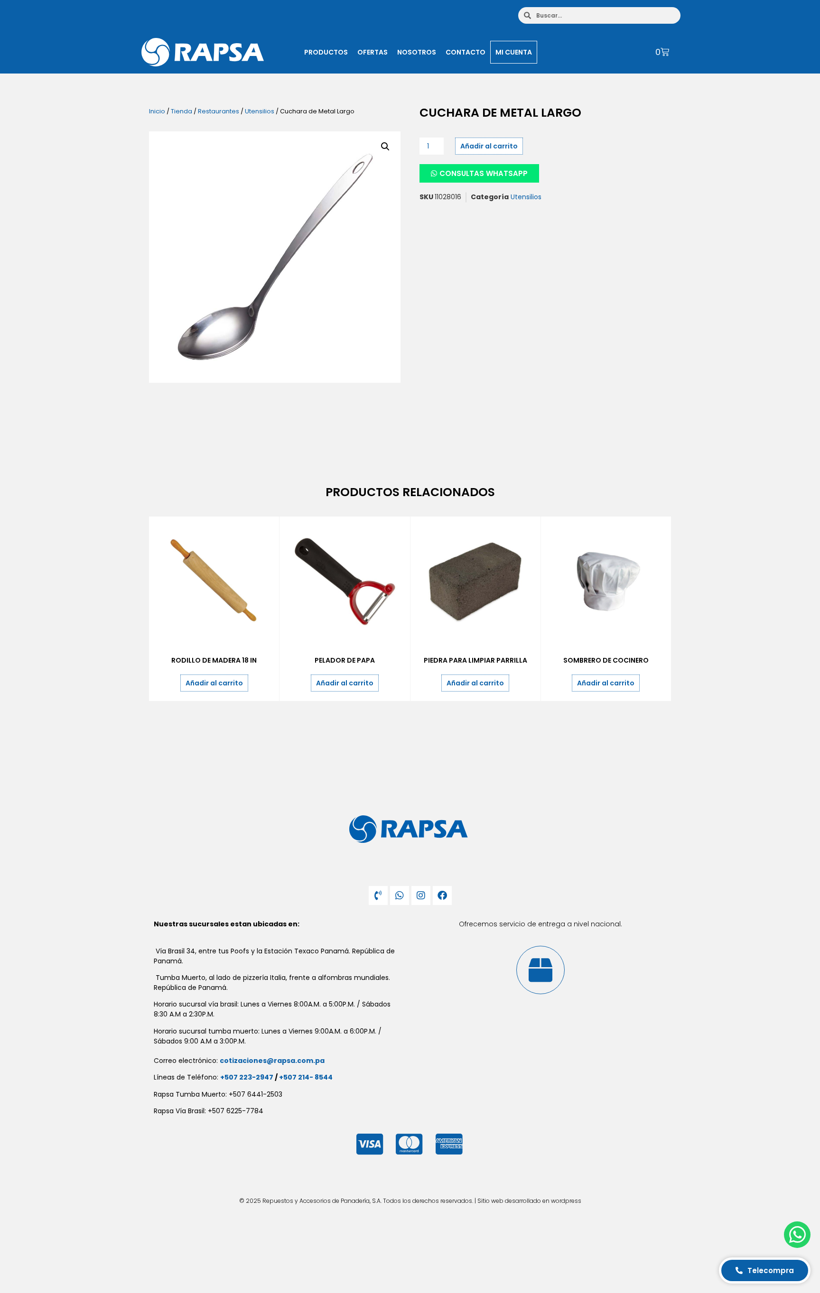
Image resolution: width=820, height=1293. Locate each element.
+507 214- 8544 (306, 1077)
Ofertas (372, 52)
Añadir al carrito (489, 146)
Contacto (465, 52)
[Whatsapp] (399, 895)
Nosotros (416, 52)
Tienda (181, 111)
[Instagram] (420, 895)
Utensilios (259, 111)
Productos (326, 52)
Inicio (157, 111)
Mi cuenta (513, 52)
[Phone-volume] (378, 895)
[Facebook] (442, 895)
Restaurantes (218, 111)
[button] (385, 146)
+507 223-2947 (246, 1077)
